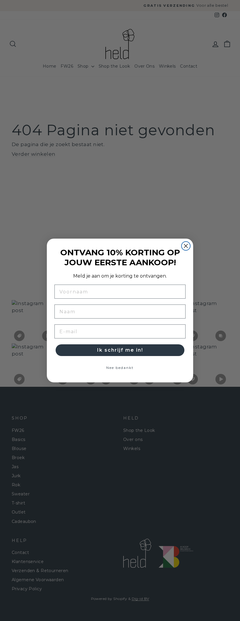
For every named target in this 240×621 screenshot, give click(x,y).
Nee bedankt (120, 367)
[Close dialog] (185, 246)
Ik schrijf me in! (120, 350)
